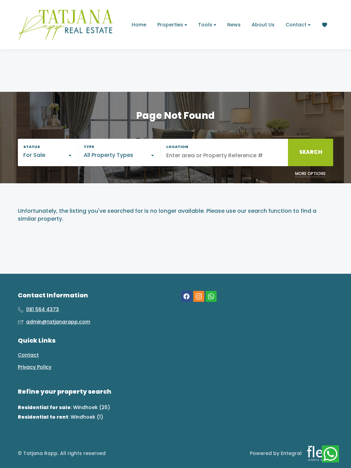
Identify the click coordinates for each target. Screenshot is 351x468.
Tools (206, 24)
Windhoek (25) (91, 407)
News (234, 24)
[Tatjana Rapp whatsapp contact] (211, 296)
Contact (297, 24)
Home (139, 24)
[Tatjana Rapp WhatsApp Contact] (330, 454)
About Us (263, 24)
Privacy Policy (34, 367)
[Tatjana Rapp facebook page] (186, 296)
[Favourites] (324, 25)
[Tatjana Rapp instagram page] (198, 296)
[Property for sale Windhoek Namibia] (66, 24)
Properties (170, 24)
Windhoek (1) (87, 417)
